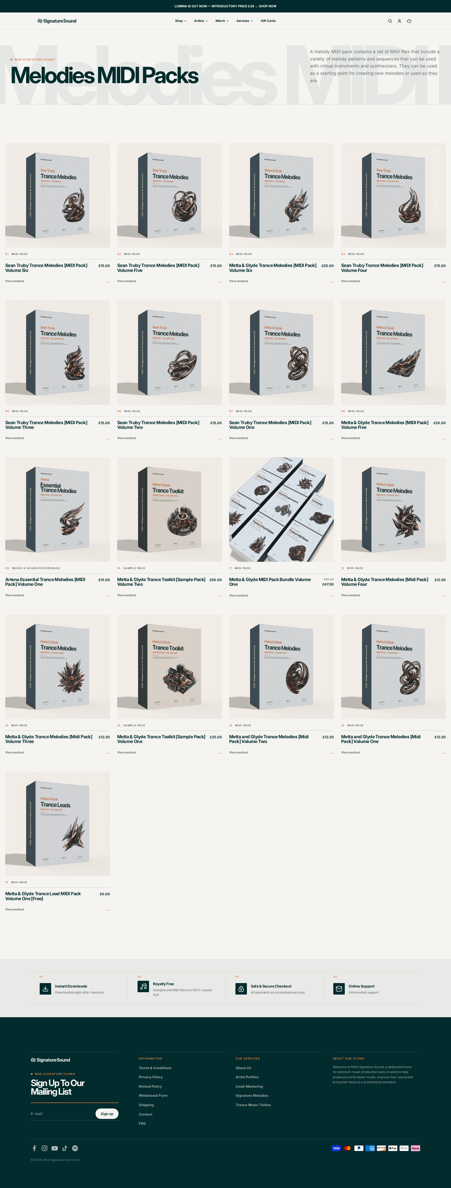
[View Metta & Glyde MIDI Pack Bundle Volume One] (281, 528)
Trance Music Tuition (253, 1105)
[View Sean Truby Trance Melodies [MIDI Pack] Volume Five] (169, 214)
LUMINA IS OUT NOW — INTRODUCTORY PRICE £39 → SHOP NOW (225, 6)
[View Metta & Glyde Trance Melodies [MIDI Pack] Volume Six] (281, 214)
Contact (145, 1114)
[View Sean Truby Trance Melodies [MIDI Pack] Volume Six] (57, 214)
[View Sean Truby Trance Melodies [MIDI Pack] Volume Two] (169, 371)
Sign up (107, 1114)
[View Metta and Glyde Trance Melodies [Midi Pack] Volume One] (393, 685)
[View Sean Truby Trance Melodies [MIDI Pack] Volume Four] (393, 214)
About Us (243, 1068)
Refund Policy (150, 1086)
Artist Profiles (247, 1077)
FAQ (142, 1123)
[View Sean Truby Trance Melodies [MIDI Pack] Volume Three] (57, 371)
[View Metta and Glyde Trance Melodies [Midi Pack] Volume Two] (281, 685)
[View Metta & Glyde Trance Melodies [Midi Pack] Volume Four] (393, 528)
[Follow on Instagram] (44, 1148)
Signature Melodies (252, 1095)
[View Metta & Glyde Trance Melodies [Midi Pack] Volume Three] (57, 685)
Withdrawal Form (153, 1095)
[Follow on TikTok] (64, 1148)
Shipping (146, 1105)
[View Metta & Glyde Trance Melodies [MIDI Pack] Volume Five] (393, 371)
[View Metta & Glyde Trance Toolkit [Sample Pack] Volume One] (169, 685)
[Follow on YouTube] (54, 1148)
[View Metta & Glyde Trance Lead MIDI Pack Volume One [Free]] (57, 842)
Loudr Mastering (249, 1086)
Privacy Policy (151, 1077)
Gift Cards (268, 21)
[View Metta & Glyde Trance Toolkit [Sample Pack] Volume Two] (169, 528)
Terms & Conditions (155, 1068)
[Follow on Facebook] (34, 1148)
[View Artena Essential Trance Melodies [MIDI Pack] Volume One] (57, 528)
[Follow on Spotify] (75, 1148)
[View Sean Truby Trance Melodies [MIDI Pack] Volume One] (281, 371)
